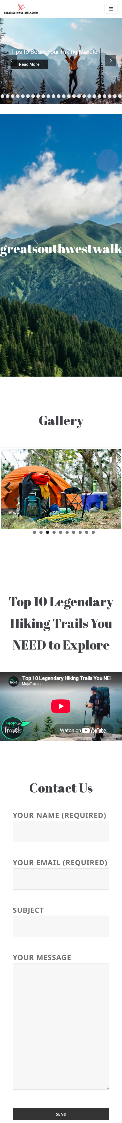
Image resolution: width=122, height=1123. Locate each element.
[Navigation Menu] (111, 9)
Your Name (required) (59, 815)
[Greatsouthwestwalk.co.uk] (21, 9)
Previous (9, 487)
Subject (28, 910)
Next (112, 487)
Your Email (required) (60, 863)
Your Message (42, 958)
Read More (29, 64)
